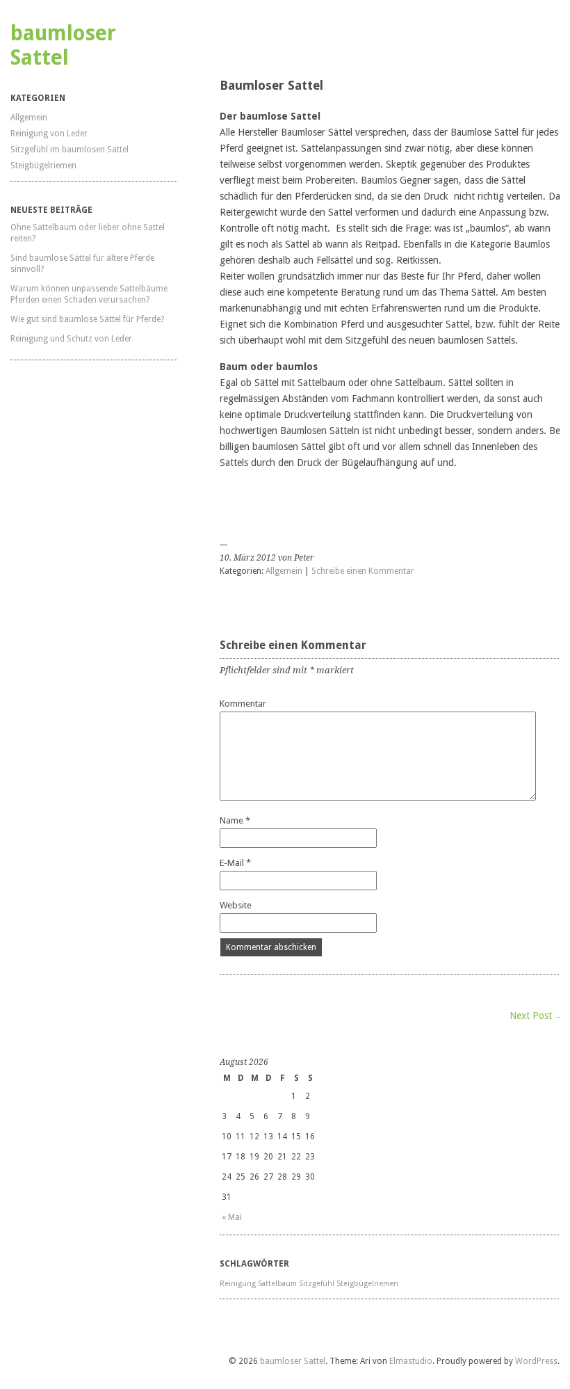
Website (236, 905)
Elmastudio (410, 1361)
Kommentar (243, 703)
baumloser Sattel (63, 45)
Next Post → (537, 1015)
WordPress (536, 1361)
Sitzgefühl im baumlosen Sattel (69, 149)
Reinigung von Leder (49, 133)
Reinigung (238, 1283)
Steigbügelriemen (43, 165)
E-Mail (235, 863)
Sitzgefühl (316, 1283)
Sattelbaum (277, 1283)
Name (235, 820)
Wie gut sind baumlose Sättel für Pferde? (87, 319)
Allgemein (28, 117)
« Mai (232, 1217)
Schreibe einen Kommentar (362, 571)
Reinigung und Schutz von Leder (71, 339)
